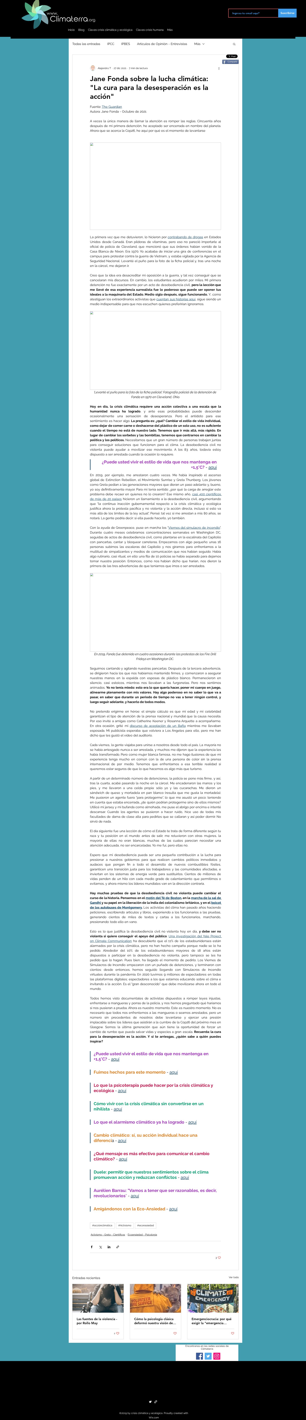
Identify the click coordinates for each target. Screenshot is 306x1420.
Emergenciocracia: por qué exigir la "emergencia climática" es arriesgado (211, 1321)
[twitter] (150, 1402)
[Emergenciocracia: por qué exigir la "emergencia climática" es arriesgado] (213, 1298)
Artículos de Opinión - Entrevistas (162, 44)
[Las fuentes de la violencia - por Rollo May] (98, 1298)
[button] (234, 43)
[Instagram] (216, 1356)
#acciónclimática (102, 1225)
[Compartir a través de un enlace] (117, 1247)
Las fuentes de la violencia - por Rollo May (97, 1321)
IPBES (125, 44)
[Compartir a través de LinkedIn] (109, 1247)
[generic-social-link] (155, 1402)
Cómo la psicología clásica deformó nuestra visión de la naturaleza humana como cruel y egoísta (155, 1321)
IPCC (110, 44)
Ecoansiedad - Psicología (142, 1234)
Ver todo (234, 1277)
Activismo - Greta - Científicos (108, 1234)
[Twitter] (208, 1356)
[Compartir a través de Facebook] (91, 1247)
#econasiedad (145, 1225)
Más (197, 44)
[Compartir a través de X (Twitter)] (100, 1247)
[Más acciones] (219, 68)
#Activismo (124, 1225)
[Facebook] (199, 1356)
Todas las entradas (86, 44)
